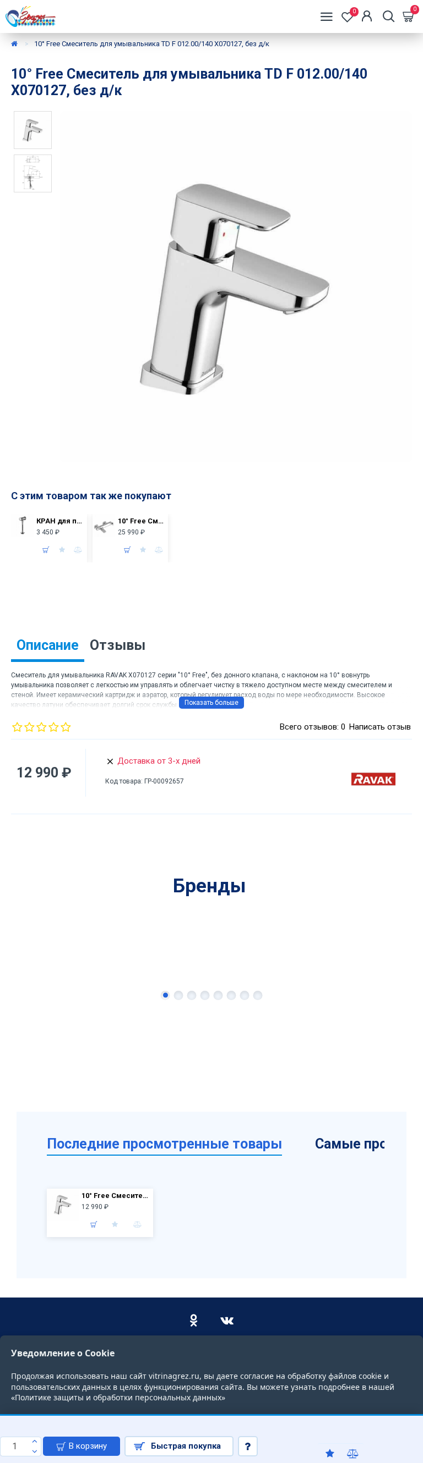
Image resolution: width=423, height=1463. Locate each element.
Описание (48, 645)
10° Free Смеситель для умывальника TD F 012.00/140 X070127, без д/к (116, 1195)
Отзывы (117, 645)
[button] (165, 995)
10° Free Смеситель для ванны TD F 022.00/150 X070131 (141, 521)
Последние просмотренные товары (164, 1144)
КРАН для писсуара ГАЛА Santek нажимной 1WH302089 (60, 521)
